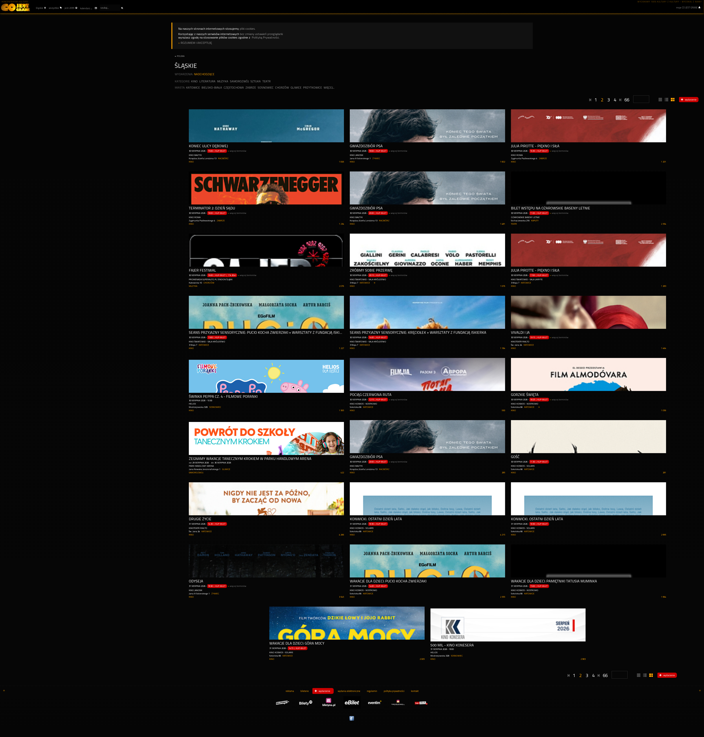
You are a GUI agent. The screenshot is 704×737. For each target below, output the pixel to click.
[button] (40, 7)
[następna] (620, 99)
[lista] (660, 100)
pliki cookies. (247, 28)
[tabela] (666, 100)
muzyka (222, 81)
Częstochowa (234, 87)
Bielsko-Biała (211, 87)
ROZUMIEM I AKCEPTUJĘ (196, 43)
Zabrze (250, 87)
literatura (207, 81)
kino (194, 81)
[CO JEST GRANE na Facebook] (352, 721)
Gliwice (296, 87)
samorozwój (239, 81)
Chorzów (282, 87)
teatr (266, 81)
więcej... (329, 87)
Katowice (193, 87)
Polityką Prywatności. (265, 37)
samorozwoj (196, 472)
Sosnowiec (266, 87)
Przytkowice (312, 87)
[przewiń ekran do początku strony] (4, 691)
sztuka (255, 81)
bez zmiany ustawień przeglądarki (261, 34)
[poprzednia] (590, 99)
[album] (672, 100)
